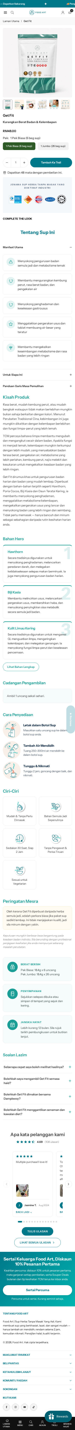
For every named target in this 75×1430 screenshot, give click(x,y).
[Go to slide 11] (48, 1221)
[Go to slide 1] (20, 1221)
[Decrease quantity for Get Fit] (7, 162)
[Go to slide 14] (56, 1221)
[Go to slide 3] (27, 1221)
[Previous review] (6, 1184)
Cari (31, 1425)
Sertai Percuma (37, 1290)
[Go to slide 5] (32, 1221)
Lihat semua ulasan (35, 1242)
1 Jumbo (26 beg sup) (53, 146)
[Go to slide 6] (35, 1221)
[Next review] (68, 1184)
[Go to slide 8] (40, 1221)
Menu (20, 1425)
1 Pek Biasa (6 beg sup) (19, 146)
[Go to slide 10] (45, 1221)
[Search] (12, 12)
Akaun (42, 1425)
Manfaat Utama (13, 247)
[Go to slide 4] (29, 1221)
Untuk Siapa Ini (12, 374)
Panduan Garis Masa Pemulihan (23, 386)
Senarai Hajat (67, 1425)
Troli (55, 1425)
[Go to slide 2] (24, 1221)
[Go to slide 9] (43, 1221)
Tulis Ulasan (37, 1231)
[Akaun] (62, 12)
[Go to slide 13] (53, 1221)
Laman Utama (11, 21)
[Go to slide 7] (37, 1221)
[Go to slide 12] (51, 1221)
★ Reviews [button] (70, 719)
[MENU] (5, 12)
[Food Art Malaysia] (37, 12)
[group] (37, 62)
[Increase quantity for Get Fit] (24, 162)
